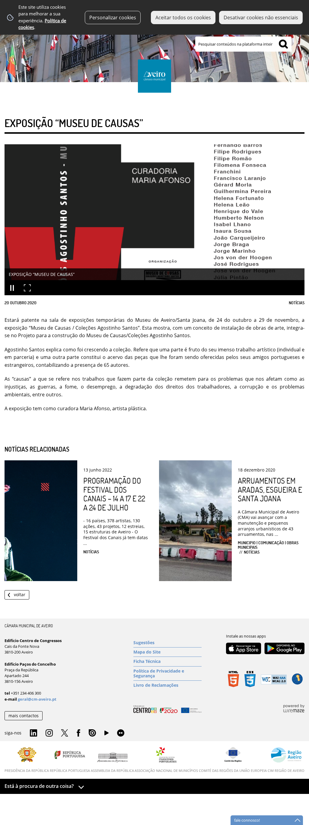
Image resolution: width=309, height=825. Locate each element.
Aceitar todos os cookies (183, 17)
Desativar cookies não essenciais (261, 17)
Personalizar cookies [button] (112, 17)
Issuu (92, 733)
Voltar (19, 594)
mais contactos (23, 715)
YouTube (106, 734)
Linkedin (33, 733)
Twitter (64, 733)
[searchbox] (243, 44)
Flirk (120, 733)
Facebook (78, 733)
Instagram (49, 733)
